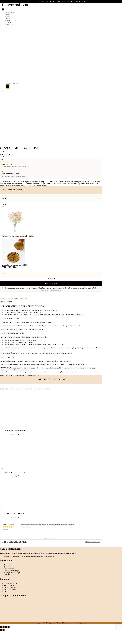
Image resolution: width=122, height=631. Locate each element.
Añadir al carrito (50, 284)
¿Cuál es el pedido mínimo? (10, 318)
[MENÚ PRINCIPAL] (3, 9)
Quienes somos (9, 567)
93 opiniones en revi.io (92, 542)
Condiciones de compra (12, 571)
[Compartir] (6, 627)
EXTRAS (4, 198)
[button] (51, 302)
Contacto (7, 575)
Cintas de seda (21, 375)
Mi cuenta (7, 565)
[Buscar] (7, 86)
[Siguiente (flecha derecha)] (4, 630)
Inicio (2, 375)
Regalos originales (10, 587)
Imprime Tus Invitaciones (12, 589)
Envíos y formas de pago (12, 573)
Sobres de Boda (9, 585)
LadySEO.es (81, 623)
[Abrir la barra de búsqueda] (6, 81)
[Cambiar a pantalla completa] (4, 627)
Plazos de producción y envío (12, 333)
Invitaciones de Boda (11, 583)
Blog (5, 591)
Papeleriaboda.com (55, 623)
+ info (83, 1)
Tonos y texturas (7, 357)
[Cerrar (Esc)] (9, 627)
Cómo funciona (9, 569)
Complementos (10, 375)
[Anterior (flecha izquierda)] (1, 630)
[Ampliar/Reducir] (1, 627)
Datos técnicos (6, 302)
